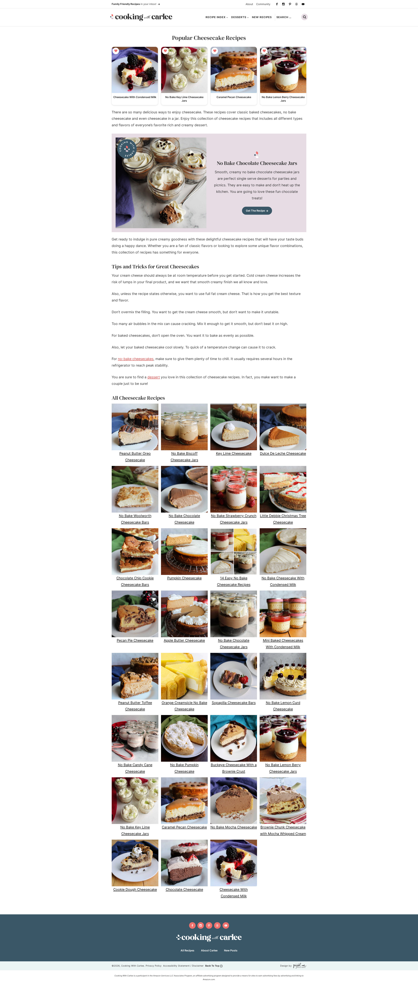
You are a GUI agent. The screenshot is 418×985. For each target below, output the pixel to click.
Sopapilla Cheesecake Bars (234, 703)
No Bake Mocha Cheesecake (233, 827)
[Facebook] (277, 4)
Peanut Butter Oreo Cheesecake (135, 456)
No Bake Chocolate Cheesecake (184, 519)
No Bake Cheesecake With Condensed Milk (283, 581)
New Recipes (262, 17)
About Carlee (209, 950)
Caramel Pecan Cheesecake (234, 97)
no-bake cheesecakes (135, 359)
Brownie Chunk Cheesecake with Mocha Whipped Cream (283, 830)
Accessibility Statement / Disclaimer (183, 965)
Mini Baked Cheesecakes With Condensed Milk (283, 643)
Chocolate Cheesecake (184, 889)
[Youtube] (303, 4)
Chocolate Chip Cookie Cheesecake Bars (135, 581)
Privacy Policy (154, 965)
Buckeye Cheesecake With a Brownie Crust (234, 768)
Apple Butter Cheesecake (184, 640)
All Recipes (187, 950)
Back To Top (212, 965)
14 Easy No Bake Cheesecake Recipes (233, 581)
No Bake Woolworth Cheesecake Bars (135, 519)
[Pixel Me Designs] (299, 966)
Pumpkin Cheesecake (184, 578)
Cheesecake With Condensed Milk (134, 97)
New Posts (230, 950)
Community (263, 4)
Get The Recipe (255, 210)
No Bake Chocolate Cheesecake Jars (233, 643)
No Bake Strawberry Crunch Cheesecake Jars (233, 519)
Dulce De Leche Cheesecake (283, 453)
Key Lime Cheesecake (233, 453)
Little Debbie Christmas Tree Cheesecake (283, 519)
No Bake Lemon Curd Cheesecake (283, 706)
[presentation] (135, 70)
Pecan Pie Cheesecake (135, 640)
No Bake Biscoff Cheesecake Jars (184, 456)
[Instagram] (283, 4)
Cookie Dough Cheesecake (135, 889)
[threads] (296, 4)
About (249, 4)
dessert (153, 377)
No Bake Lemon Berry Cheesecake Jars (283, 768)
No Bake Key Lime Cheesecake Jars (135, 830)
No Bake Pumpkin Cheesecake (184, 768)
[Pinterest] (290, 4)
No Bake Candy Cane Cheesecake (135, 768)
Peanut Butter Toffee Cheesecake (135, 706)
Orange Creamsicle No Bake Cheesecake (184, 706)
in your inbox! (134, 4)
